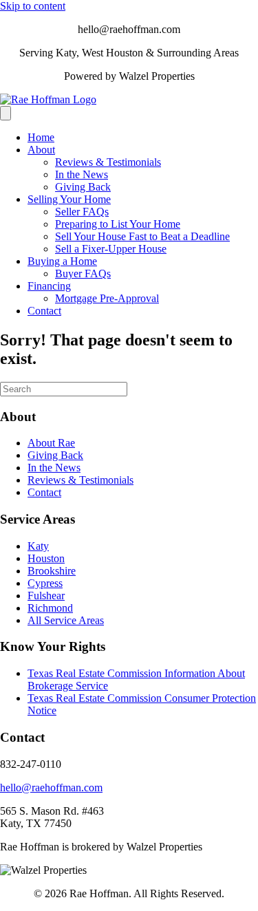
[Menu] (5, 113)
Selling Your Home (69, 199)
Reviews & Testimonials (108, 162)
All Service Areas (66, 620)
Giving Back (83, 187)
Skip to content (32, 6)
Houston (46, 558)
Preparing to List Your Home (117, 224)
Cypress (45, 583)
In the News (81, 174)
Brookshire (52, 571)
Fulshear (46, 595)
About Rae (51, 443)
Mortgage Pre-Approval (107, 298)
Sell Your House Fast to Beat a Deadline (142, 236)
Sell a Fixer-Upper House (110, 249)
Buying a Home (62, 261)
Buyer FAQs (83, 273)
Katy (38, 546)
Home (41, 137)
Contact (44, 311)
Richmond (50, 608)
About (41, 150)
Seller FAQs (82, 211)
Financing (49, 286)
